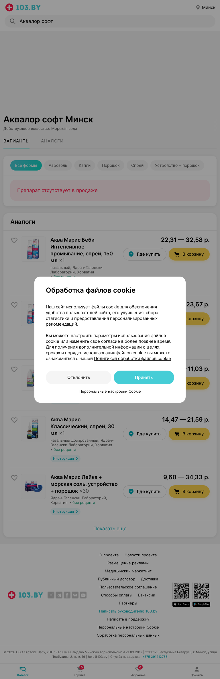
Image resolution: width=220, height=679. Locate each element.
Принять (144, 377)
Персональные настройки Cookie (110, 391)
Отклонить (78, 377)
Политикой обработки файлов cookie (132, 358)
